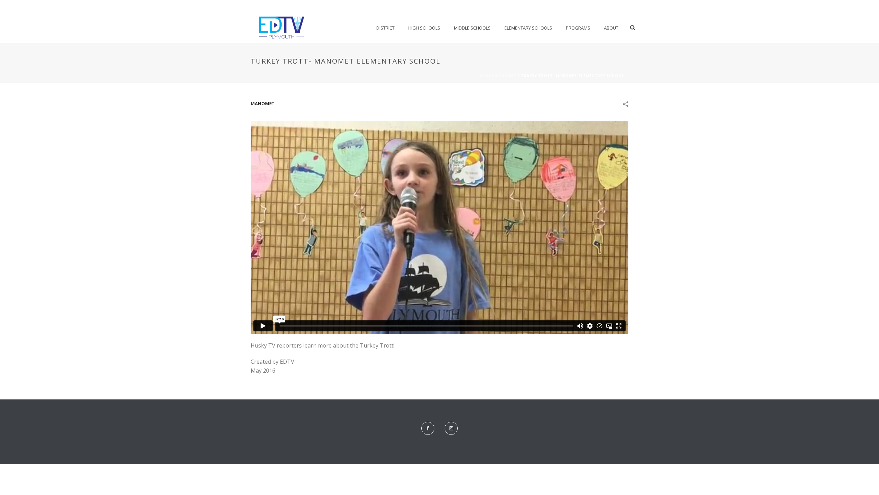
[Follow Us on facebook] (427, 428)
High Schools (424, 28)
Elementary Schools (528, 28)
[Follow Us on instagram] (451, 428)
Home (484, 75)
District (385, 28)
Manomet (505, 75)
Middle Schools (472, 28)
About (611, 28)
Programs (578, 28)
